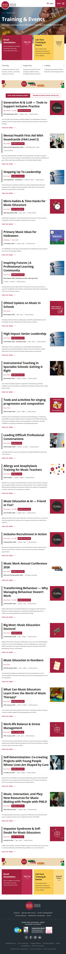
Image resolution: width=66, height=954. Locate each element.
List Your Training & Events (44, 913)
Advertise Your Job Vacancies (36, 915)
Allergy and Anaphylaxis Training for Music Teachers (22, 468)
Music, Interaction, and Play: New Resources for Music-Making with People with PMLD (25, 798)
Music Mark (6, 110)
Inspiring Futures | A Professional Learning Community (18, 266)
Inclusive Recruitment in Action (25, 534)
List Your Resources (20, 915)
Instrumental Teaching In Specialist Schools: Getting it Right (23, 367)
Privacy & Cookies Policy (23, 943)
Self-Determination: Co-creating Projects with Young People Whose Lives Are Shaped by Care (26, 761)
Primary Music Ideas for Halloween (19, 234)
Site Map (58, 943)
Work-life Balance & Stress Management (21, 726)
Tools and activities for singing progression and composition (24, 402)
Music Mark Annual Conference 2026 (25, 565)
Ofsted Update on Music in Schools (22, 305)
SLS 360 (14, 110)
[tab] (18, 95)
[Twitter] (26, 937)
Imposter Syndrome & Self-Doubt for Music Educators (22, 830)
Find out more (7, 128)
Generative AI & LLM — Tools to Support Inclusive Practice (25, 104)
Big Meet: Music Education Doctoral (21, 627)
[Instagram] (35, 937)
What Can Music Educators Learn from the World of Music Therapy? (24, 693)
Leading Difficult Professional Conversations (23, 437)
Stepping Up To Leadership (22, 172)
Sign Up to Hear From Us (28, 913)
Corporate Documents (11, 943)
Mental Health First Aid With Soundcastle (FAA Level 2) (23, 137)
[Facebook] (31, 937)
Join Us (49, 915)
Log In (52, 3)
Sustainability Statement (48, 943)
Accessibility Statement (35, 943)
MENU (59, 3)
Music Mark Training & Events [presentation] (17, 96)
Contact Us (17, 913)
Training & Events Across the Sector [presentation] (46, 96)
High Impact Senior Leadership (24, 334)
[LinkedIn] (40, 937)
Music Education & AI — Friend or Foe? (24, 503)
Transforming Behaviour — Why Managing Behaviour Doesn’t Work (25, 592)
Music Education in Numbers (23, 660)
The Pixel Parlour (40, 946)
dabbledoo (6, 240)
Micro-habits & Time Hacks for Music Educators (24, 203)
